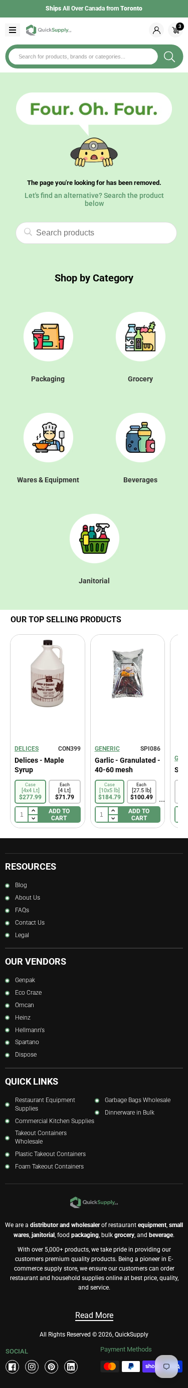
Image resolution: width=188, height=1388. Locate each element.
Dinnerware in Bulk (129, 1112)
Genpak (25, 980)
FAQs (22, 910)
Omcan (24, 1005)
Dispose (26, 1054)
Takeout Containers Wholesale (41, 1137)
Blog (21, 885)
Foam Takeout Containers (49, 1166)
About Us (27, 897)
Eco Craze (28, 992)
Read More (94, 1315)
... (162, 799)
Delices (27, 748)
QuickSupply (131, 1334)
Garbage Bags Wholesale (137, 1100)
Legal (22, 935)
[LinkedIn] (71, 1367)
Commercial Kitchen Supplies (54, 1121)
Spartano (27, 1042)
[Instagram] (32, 1367)
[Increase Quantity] (33, 811)
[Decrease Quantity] (33, 818)
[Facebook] (12, 1367)
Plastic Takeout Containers (50, 1154)
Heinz (23, 1017)
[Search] (169, 56)
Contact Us (30, 922)
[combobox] (83, 56)
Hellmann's (30, 1030)
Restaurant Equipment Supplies (45, 1104)
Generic (107, 748)
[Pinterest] (51, 1367)
